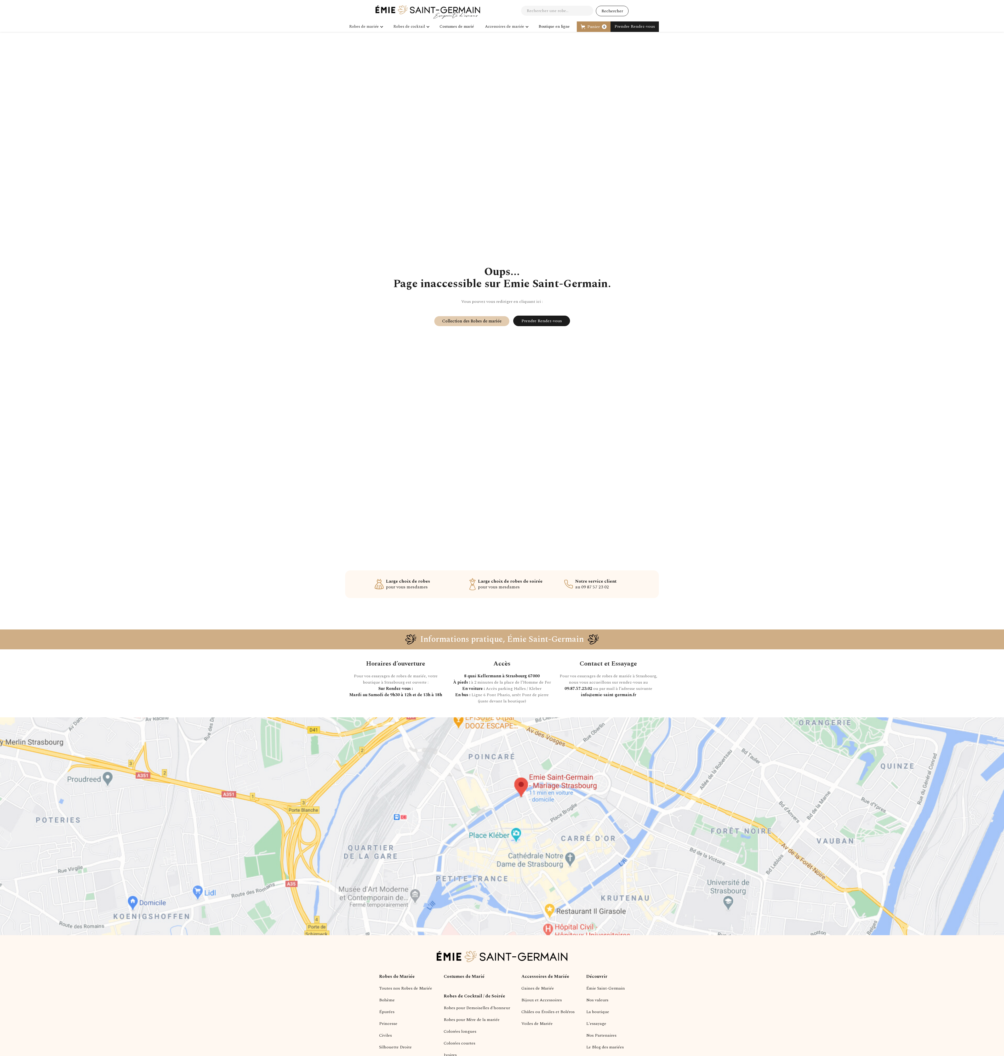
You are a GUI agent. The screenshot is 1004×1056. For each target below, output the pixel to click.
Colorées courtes (459, 1043)
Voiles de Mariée (537, 1023)
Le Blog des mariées (605, 1047)
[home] (427, 12)
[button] (365, 26)
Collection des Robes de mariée (471, 321)
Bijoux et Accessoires (541, 1000)
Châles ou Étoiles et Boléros (548, 1012)
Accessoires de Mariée (545, 976)
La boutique (597, 1012)
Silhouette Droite (395, 1047)
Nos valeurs (597, 1000)
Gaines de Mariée (537, 988)
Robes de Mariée (397, 976)
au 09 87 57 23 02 (596, 584)
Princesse (388, 1023)
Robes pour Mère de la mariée (472, 1020)
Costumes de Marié (464, 976)
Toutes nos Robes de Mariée (405, 988)
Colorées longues (460, 1031)
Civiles (385, 1035)
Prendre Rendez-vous (634, 26)
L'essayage (596, 1023)
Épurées (387, 1012)
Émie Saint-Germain (605, 988)
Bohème (387, 1000)
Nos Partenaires (601, 1035)
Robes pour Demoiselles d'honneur (477, 1008)
